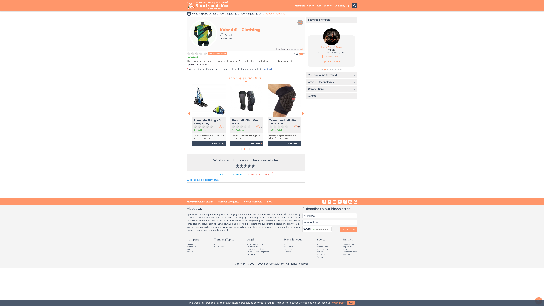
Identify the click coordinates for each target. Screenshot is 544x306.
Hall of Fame (219, 247)
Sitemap (287, 252)
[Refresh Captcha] (314, 229)
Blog (269, 201)
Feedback (346, 254)
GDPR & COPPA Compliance (258, 252)
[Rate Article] (254, 166)
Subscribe (350, 229)
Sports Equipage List (251, 13)
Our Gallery (288, 247)
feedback (268, 69)
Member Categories (228, 201)
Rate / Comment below (217, 53)
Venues (320, 244)
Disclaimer (251, 254)
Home (195, 13)
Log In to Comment (231, 175)
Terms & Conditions (255, 244)
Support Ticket (348, 244)
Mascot (190, 252)
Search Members (253, 201)
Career (190, 249)
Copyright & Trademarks (256, 249)
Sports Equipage (228, 13)
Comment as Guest (259, 175)
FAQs (345, 249)
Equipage (321, 254)
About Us (190, 244)
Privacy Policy (338, 303)
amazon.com (288, 49)
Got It (350, 303)
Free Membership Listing (200, 201)
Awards (320, 252)
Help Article (347, 247)
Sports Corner (208, 13)
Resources (288, 244)
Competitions (322, 247)
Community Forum (350, 252)
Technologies (322, 249)
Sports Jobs (288, 249)
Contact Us (191, 247)
